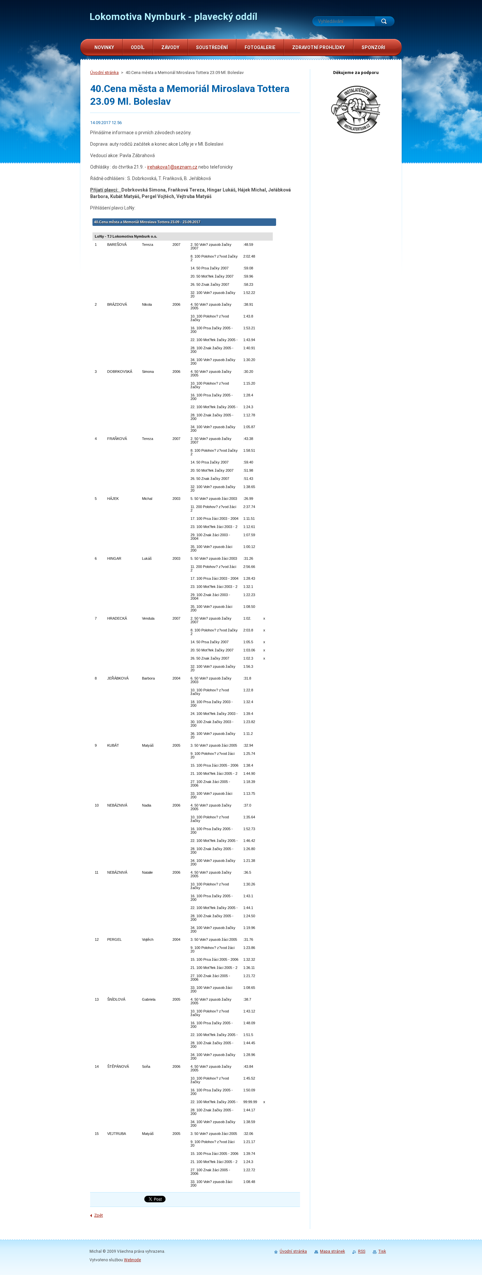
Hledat (384, 21)
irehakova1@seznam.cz (172, 167)
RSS (361, 1251)
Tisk (382, 1251)
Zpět (98, 1215)
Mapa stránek (332, 1251)
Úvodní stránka (104, 72)
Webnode (132, 1260)
